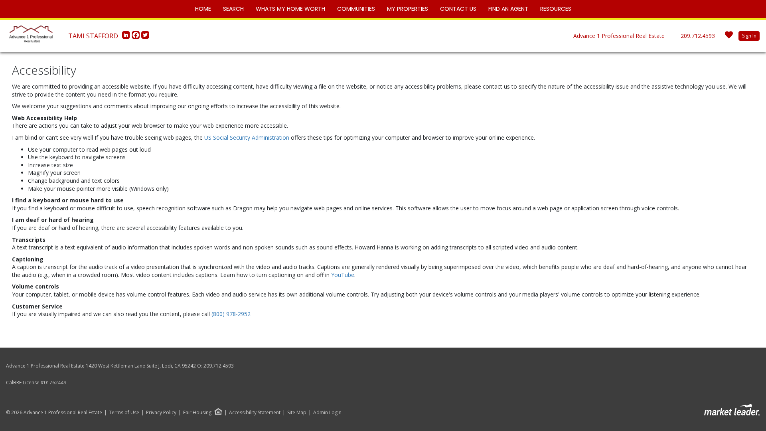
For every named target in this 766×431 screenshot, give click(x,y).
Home (203, 9)
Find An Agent (508, 9)
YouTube (342, 275)
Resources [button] (555, 9)
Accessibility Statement (254, 412)
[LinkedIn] (127, 37)
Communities (356, 9)
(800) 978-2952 (231, 314)
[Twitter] (145, 37)
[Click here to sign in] (729, 37)
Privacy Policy (161, 412)
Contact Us (458, 9)
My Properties (407, 9)
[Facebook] (136, 37)
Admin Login (327, 412)
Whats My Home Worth (290, 9)
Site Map (296, 412)
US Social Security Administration (247, 137)
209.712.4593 (698, 36)
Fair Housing (197, 412)
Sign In (749, 35)
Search (233, 9)
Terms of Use (124, 412)
